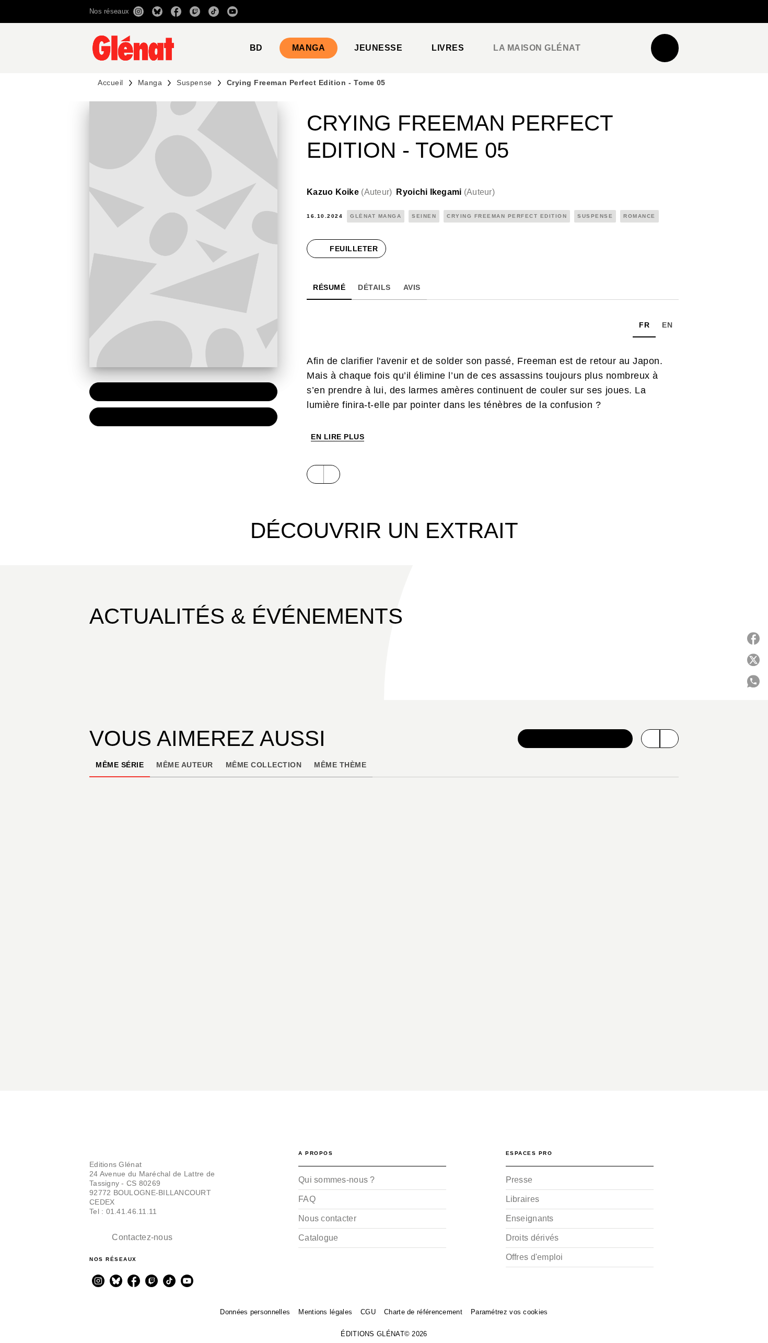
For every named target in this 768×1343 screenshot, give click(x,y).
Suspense (194, 82)
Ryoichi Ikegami (445, 192)
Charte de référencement (423, 1312)
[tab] (256, 48)
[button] (531, 11)
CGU (368, 1312)
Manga (150, 82)
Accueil (110, 82)
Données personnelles (255, 1312)
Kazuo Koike (349, 192)
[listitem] (138, 11)
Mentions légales (325, 1312)
